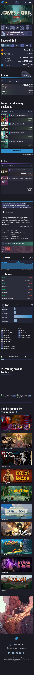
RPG (30, 207)
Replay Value (18, 207)
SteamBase (7, 344)
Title (10, 111)
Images (5, 111)
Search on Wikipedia (9, 346)
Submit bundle (25, 335)
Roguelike (25, 207)
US (20, 645)
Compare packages (27, 154)
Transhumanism (21, 205)
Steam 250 (6, 342)
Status (24, 648)
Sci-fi (27, 205)
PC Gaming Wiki (8, 333)
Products (23, 333)
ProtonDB (6, 335)
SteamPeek (7, 337)
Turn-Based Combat (21, 203)
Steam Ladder (7, 339)
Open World (6, 205)
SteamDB (6, 331)
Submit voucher (25, 337)
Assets (23, 331)
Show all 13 (17, 151)
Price (29, 111)
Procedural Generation (9, 203)
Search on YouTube (9, 348)
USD (12, 648)
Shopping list (29, 76)
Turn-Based (13, 205)
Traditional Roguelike (8, 207)
